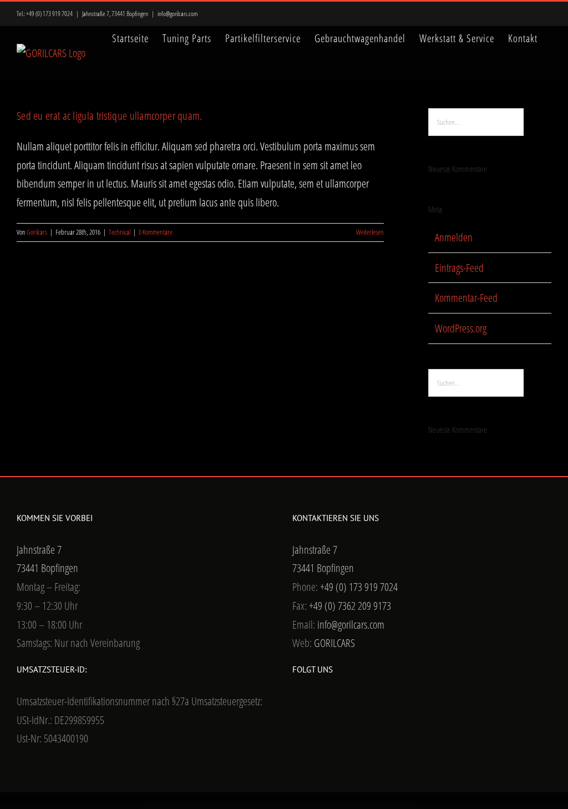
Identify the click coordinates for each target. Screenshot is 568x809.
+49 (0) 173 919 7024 (49, 13)
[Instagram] (325, 702)
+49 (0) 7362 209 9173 (350, 605)
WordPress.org (460, 328)
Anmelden (454, 237)
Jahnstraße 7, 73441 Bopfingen (115, 13)
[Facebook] (295, 702)
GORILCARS (334, 642)
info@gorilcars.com (178, 13)
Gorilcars (37, 232)
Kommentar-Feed (466, 297)
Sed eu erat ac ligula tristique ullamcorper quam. (109, 115)
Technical (119, 232)
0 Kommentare (156, 232)
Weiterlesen (370, 232)
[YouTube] (310, 702)
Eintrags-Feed (459, 267)
